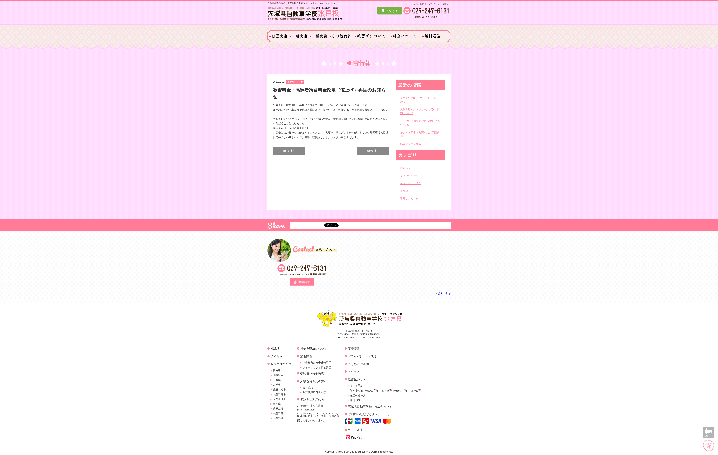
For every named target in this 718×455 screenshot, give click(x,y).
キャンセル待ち (409, 175)
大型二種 (278, 418)
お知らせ (405, 167)
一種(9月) (398, 390)
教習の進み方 (358, 395)
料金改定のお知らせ (412, 144)
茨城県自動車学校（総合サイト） (370, 406)
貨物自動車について (313, 348)
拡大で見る (444, 293)
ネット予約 (356, 385)
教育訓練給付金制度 (314, 392)
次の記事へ (373, 150)
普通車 (277, 370)
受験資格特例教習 (312, 373)
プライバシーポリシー (439, 4)
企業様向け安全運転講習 (317, 362)
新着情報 (354, 348)
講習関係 (306, 356)
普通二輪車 (279, 389)
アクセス (354, 371)
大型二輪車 (279, 394)
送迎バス (355, 400)
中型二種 (278, 413)
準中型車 (278, 375)
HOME (275, 348)
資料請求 (308, 387)
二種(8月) (384, 390)
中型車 (277, 379)
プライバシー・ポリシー (364, 356)
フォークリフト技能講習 (317, 367)
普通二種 (278, 408)
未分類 (404, 190)
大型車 (277, 384)
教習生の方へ (357, 379)
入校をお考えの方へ (313, 381)
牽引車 (277, 403)
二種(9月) (413, 390)
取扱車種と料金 (281, 364)
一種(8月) (369, 390)
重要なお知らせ (295, 82)
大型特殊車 (279, 399)
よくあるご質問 (416, 4)
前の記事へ (288, 150)
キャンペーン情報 (410, 183)
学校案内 (277, 356)
